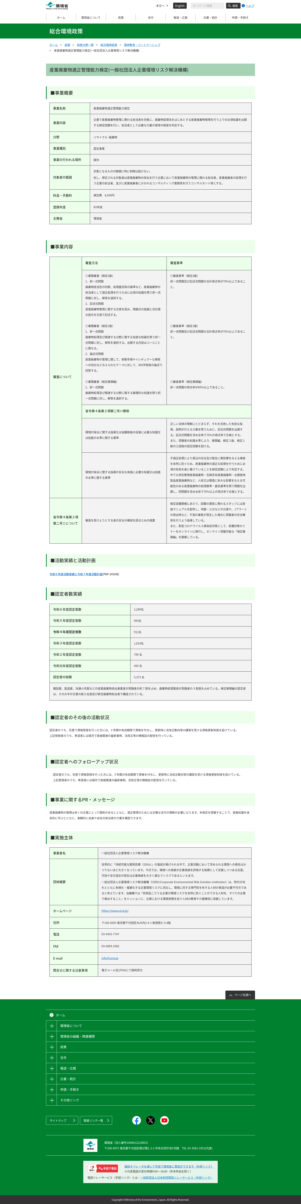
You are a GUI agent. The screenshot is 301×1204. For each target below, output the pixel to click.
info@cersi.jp (110, 958)
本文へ (160, 5)
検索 (235, 5)
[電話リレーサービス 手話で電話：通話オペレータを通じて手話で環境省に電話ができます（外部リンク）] (102, 1168)
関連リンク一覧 (93, 1120)
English (180, 5)
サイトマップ (58, 1120)
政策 (67, 45)
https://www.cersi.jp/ (115, 911)
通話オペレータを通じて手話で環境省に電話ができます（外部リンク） (169, 1166)
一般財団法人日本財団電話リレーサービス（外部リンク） (176, 1177)
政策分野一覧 (85, 45)
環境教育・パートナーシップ (142, 45)
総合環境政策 (109, 45)
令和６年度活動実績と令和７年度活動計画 (75, 574)
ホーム (61, 17)
